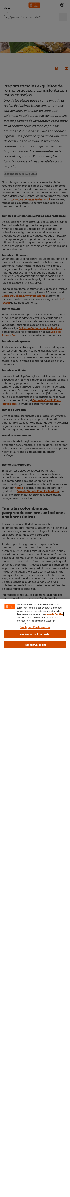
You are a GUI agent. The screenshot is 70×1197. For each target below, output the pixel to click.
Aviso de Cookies (54, 614)
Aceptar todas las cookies (35, 634)
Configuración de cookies (35, 627)
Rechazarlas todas (35, 644)
